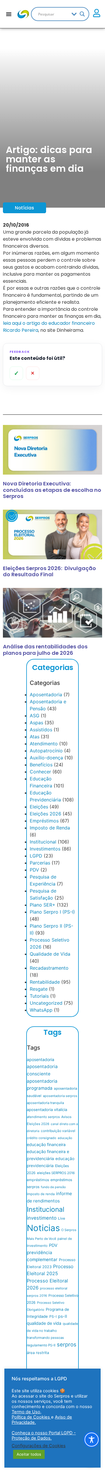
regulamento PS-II (41, 1345)
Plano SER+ (42, 905)
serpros (66, 1344)
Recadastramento (49, 968)
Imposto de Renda (50, 828)
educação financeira (46, 1144)
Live (61, 1218)
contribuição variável (58, 1131)
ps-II (62, 1316)
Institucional (43, 842)
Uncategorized (46, 1003)
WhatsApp (41, 1010)
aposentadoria (40, 1059)
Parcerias (40, 863)
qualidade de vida (44, 1323)
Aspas (36, 722)
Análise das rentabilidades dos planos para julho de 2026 (45, 650)
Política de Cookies (31, 1417)
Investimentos (45, 849)
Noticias (43, 1228)
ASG (34, 715)
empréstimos (38, 1180)
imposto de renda (41, 1194)
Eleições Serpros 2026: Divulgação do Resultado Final (49, 571)
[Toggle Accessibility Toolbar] (91, 1439)
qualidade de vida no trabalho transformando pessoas (52, 1331)
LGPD (36, 856)
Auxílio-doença (46, 758)
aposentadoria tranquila (45, 1103)
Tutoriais (39, 996)
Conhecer (40, 772)
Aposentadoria (46, 694)
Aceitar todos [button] (29, 1454)
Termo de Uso (26, 1411)
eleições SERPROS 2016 (56, 1173)
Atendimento (44, 744)
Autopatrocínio (46, 751)
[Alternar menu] (9, 14)
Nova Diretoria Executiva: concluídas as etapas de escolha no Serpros (52, 490)
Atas (34, 737)
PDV (34, 870)
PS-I (53, 1316)
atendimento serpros (43, 1117)
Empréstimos (44, 821)
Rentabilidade (45, 982)
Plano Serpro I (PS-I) (52, 912)
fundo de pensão (53, 1187)
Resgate (39, 989)
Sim (16, 373)
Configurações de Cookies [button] (39, 1445)
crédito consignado (41, 1138)
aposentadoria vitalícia (47, 1109)
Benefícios (41, 765)
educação (65, 1138)
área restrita (38, 1353)
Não (32, 373)
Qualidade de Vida (50, 954)
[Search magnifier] (82, 14)
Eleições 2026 (45, 814)
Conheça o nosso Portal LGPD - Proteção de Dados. (44, 1435)
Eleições (39, 807)
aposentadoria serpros (60, 1096)
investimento (42, 1218)
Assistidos (41, 729)
